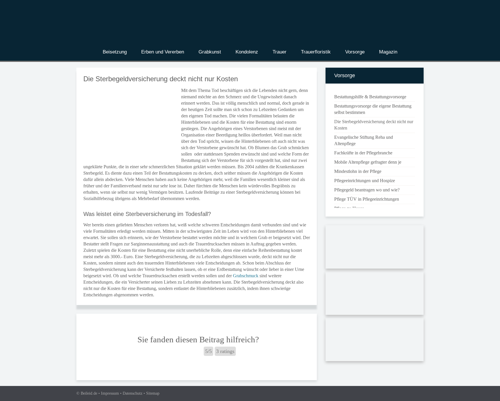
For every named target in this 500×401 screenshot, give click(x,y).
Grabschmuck (245, 275)
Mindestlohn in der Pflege (357, 171)
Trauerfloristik (316, 52)
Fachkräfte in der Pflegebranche (363, 152)
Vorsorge (355, 52)
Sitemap (152, 393)
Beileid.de (89, 393)
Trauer (279, 52)
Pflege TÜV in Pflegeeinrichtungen (366, 199)
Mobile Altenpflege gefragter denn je (367, 162)
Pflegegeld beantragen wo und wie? (367, 189)
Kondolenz (247, 52)
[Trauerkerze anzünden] (375, 340)
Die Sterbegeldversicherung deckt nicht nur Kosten (373, 124)
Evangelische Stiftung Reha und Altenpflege (363, 140)
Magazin (388, 52)
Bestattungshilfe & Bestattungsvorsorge (370, 96)
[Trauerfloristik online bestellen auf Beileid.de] (375, 294)
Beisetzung (115, 52)
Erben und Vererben (162, 52)
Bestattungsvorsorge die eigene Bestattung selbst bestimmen (372, 109)
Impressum (110, 393)
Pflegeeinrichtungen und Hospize (364, 180)
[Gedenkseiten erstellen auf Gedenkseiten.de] (375, 247)
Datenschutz (132, 393)
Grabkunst (209, 52)
